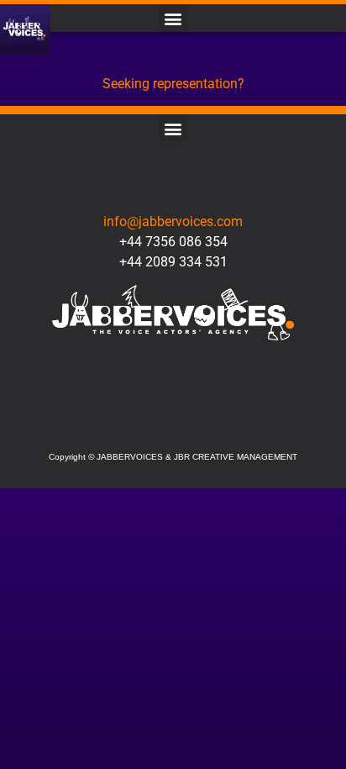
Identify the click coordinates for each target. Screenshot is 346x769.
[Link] (223, 422)
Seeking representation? (173, 84)
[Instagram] (172, 422)
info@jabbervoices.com (173, 221)
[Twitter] (123, 422)
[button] (173, 18)
